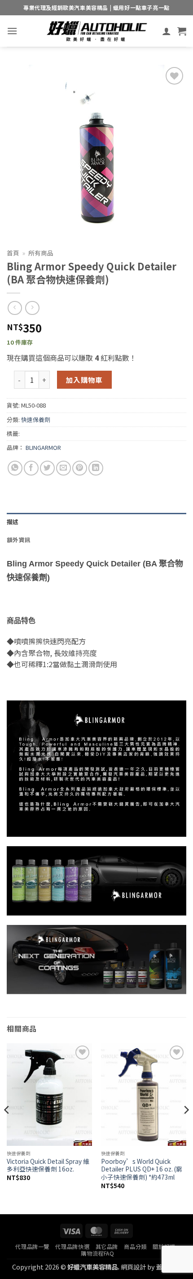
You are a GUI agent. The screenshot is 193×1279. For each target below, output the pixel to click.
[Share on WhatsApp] (15, 468)
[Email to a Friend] (63, 468)
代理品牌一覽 (32, 1247)
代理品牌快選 (72, 1247)
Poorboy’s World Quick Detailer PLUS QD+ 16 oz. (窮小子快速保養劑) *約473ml (141, 1169)
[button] (12, 31)
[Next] (185, 1127)
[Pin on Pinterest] (79, 468)
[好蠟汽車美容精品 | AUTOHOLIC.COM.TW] (96, 31)
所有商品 (40, 252)
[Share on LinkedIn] (95, 468)
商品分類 (135, 1247)
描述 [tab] (13, 521)
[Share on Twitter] (47, 468)
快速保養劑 (35, 419)
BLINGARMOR (43, 447)
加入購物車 (84, 380)
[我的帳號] (166, 31)
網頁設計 (133, 1266)
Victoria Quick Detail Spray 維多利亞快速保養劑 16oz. (48, 1165)
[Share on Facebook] (31, 468)
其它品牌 (107, 1247)
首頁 (13, 252)
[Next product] (15, 308)
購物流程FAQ (97, 1253)
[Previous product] (32, 308)
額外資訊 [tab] (19, 539)
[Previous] (7, 1127)
